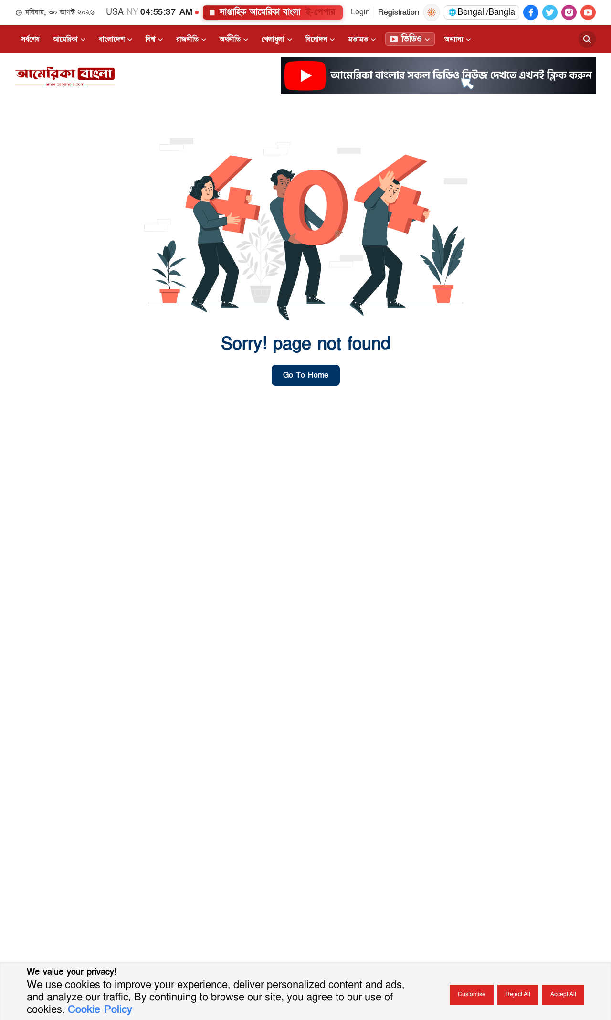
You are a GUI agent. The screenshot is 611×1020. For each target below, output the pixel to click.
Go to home (305, 375)
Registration (398, 12)
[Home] (65, 76)
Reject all (518, 994)
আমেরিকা (65, 39)
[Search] (587, 39)
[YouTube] (588, 12)
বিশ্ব (150, 39)
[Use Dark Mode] (431, 12)
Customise (471, 994)
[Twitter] (550, 12)
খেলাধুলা (273, 39)
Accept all (563, 994)
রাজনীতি (187, 39)
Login (360, 12)
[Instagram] (569, 12)
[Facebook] (530, 12)
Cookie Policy (100, 1010)
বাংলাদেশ (112, 39)
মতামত (358, 39)
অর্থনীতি (230, 39)
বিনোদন (316, 39)
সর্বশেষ (30, 39)
